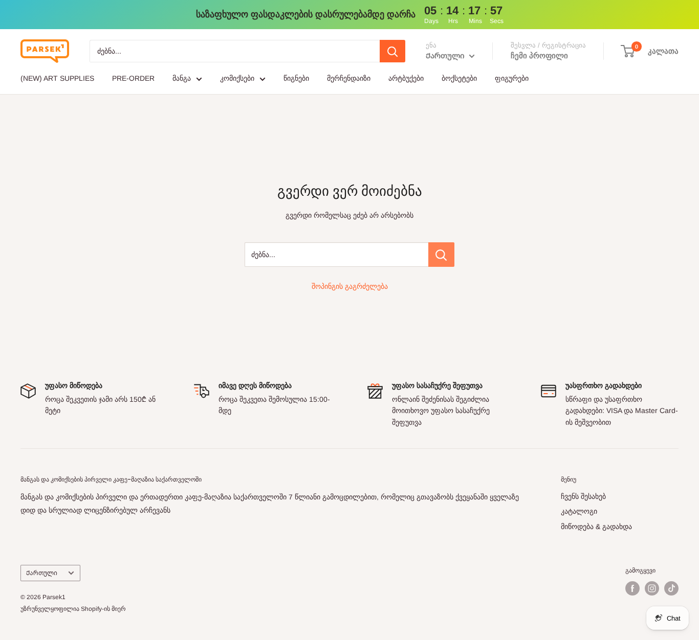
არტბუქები (406, 78)
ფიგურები (512, 78)
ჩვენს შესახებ (583, 496)
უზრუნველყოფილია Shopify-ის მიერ (73, 608)
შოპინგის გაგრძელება (350, 286)
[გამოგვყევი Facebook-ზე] (632, 588)
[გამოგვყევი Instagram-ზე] (652, 588)
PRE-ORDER (133, 78)
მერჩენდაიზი (348, 78)
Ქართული (41, 573)
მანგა (181, 78)
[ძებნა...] (441, 254)
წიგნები (296, 78)
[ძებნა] (392, 51)
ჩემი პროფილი (539, 55)
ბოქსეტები (459, 78)
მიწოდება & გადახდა (596, 526)
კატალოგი (579, 511)
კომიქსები (237, 78)
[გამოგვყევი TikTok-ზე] (671, 588)
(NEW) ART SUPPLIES (57, 78)
